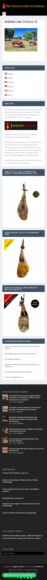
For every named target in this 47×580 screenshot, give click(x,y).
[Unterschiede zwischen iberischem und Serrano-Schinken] (5, 440)
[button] (19, 575)
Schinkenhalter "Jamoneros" (13, 498)
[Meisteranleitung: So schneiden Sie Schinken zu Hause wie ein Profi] (5, 430)
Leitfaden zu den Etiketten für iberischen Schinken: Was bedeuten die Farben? (25, 408)
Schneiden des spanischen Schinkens (18, 372)
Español (10, 74)
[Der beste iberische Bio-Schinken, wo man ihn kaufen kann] (5, 450)
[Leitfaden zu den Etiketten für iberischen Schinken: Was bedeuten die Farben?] (5, 409)
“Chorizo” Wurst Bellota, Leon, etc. (15, 473)
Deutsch (10, 86)
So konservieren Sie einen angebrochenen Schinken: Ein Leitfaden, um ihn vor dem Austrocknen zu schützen (25, 398)
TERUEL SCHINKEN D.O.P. (14, 377)
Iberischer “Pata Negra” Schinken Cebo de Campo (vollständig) (21, 505)
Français (10, 82)
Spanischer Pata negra (16, 572)
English (10, 78)
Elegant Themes (19, 567)
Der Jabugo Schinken (12, 359)
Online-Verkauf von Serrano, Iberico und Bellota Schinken (20, 490)
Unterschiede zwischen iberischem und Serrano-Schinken (23, 440)
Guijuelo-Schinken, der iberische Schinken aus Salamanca (22, 365)
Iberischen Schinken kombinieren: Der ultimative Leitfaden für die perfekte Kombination (23, 419)
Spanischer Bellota (30, 570)
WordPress (39, 567)
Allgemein (21, 402)
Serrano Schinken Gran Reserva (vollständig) (19, 513)
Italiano (10, 91)
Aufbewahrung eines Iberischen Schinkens (21, 354)
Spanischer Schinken (15, 570)
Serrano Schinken (32, 572)
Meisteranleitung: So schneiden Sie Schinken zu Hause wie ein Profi (26, 430)
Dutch (9, 95)
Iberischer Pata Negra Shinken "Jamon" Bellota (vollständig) (20, 481)
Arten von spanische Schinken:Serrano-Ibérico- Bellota (22, 347)
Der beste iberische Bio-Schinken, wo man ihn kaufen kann (26, 450)
